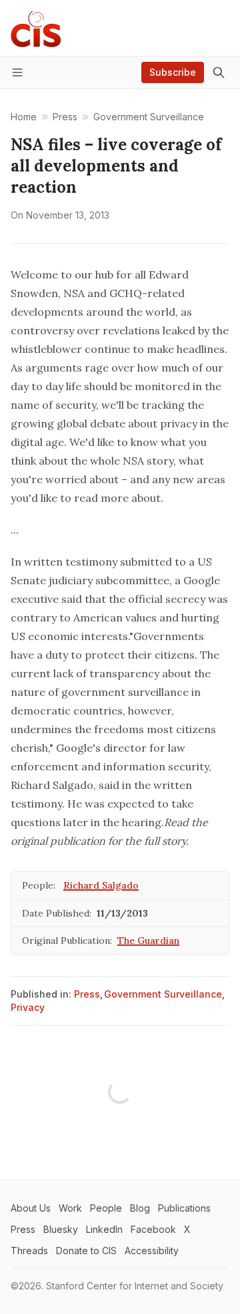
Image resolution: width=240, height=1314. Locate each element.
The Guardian (148, 940)
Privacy (28, 1007)
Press (87, 994)
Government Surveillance (163, 994)
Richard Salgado (101, 885)
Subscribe (172, 72)
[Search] (218, 72)
